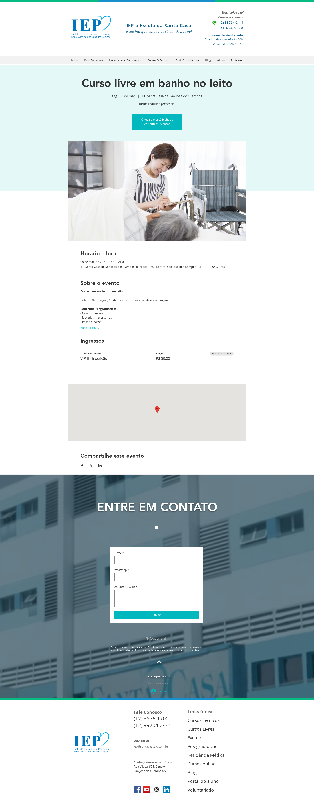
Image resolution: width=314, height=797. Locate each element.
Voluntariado (201, 790)
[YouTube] (146, 789)
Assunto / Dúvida (125, 587)
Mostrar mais (89, 328)
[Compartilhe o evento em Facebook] (82, 465)
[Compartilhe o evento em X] (91, 465)
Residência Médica (206, 755)
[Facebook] (137, 789)
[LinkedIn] (166, 789)
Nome (119, 553)
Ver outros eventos (157, 124)
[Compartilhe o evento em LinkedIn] (100, 465)
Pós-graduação (203, 746)
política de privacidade (188, 649)
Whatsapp (121, 570)
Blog (192, 772)
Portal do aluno (203, 781)
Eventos (196, 738)
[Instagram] (156, 789)
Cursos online (201, 764)
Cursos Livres (201, 729)
